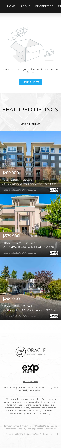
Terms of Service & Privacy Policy (19, 426)
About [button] (25, 6)
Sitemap (39, 428)
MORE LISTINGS (30, 124)
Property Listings (26, 428)
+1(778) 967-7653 (30, 381)
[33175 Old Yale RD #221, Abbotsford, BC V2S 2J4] (30, 225)
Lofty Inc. (19, 434)
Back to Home (31, 81)
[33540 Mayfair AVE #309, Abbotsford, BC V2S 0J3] (30, 162)
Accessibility (50, 428)
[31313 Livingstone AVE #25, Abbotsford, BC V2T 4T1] (30, 288)
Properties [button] (44, 6)
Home (11, 6)
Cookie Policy (42, 426)
